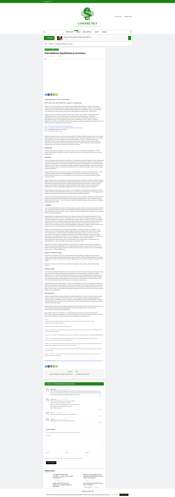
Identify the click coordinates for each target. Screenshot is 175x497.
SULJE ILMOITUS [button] (124, 494)
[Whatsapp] (56, 94)
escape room (53, 399)
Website (87, 452)
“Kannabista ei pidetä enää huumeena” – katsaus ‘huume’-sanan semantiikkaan (63, 476)
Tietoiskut (56, 49)
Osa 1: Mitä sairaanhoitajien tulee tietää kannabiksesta (59, 126)
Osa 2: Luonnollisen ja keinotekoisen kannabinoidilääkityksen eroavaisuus (63, 127)
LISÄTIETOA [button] (115, 494)
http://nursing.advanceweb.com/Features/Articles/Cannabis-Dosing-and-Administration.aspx (79, 360)
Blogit (79, 32)
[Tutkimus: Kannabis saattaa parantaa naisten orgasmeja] (59, 38)
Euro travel (72, 420)
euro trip (52, 419)
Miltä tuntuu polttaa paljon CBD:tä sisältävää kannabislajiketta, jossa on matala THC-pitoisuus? (93, 476)
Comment (48, 435)
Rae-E (51, 412)
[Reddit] (54, 94)
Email (67, 452)
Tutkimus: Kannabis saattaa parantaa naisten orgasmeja (77, 37)
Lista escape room (58, 408)
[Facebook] (46, 94)
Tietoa (96, 31)
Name (48, 452)
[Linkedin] (51, 94)
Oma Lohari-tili (87, 31)
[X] (48, 94)
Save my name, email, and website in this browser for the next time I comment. (65, 458)
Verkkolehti (71, 31)
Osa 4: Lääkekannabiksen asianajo (53, 131)
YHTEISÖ (104, 32)
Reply (100, 395)
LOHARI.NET (87, 23)
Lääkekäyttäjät (48, 49)
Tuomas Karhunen (88, 487)
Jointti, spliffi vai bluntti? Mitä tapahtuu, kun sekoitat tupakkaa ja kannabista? (62, 484)
